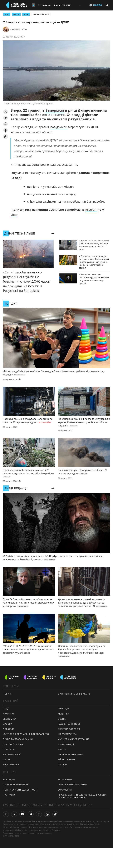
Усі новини (44, 5)
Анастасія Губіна (18, 29)
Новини (8, 693)
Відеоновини (11, 764)
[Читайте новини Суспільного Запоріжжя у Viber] (39, 814)
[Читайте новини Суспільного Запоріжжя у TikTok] (55, 814)
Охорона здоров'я (69, 729)
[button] (5, 111)
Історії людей (66, 744)
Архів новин (65, 779)
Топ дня (63, 764)
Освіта (62, 718)
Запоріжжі (54, 110)
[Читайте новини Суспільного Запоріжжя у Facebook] (6, 814)
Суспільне (56, 830)
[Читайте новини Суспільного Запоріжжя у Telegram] (31, 814)
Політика (8, 749)
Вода (26, 14)
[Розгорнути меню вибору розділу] (33, 5)
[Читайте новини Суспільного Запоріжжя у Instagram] (14, 814)
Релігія (62, 749)
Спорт (6, 759)
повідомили (59, 127)
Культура (63, 713)
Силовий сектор (13, 744)
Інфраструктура (67, 734)
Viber (14, 215)
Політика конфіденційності (20, 789)
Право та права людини (18, 739)
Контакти (9, 779)
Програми (9, 794)
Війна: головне (62, 5)
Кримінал (9, 713)
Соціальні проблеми (70, 754)
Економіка (9, 718)
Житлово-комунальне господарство (26, 734)
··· (79, 5)
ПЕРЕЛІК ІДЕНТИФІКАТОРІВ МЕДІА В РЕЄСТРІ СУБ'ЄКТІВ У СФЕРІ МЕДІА (82, 796)
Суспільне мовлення (16, 784)
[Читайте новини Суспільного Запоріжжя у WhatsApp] (47, 814)
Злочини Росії (12, 754)
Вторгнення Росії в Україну (74, 693)
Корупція (63, 708)
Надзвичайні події (41, 14)
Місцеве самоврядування (73, 739)
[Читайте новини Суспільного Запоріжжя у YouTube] (22, 814)
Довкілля (8, 729)
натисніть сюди (44, 833)
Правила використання (72, 784)
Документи (65, 789)
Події (6, 708)
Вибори (7, 723)
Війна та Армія (66, 759)
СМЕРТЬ (16, 14)
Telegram (91, 210)
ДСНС (7, 14)
